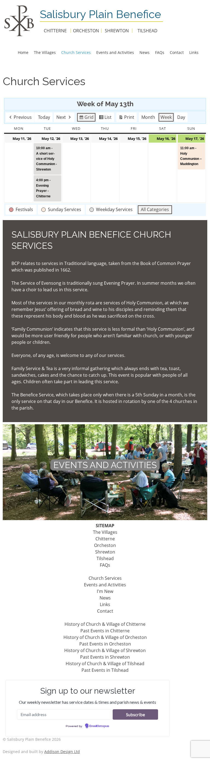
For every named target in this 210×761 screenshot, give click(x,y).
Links (194, 52)
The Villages (45, 52)
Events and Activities (115, 52)
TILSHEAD (148, 31)
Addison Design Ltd (62, 751)
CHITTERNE (55, 31)
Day (181, 117)
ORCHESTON (86, 31)
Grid (86, 118)
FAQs (159, 52)
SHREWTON (117, 31)
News (144, 52)
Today (44, 117)
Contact (177, 52)
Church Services (76, 52)
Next (61, 117)
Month (148, 117)
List (105, 118)
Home (23, 52)
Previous (23, 117)
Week (166, 117)
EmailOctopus (99, 726)
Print (126, 118)
